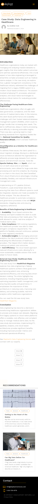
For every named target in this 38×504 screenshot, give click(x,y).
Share (18, 351)
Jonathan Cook (14, 26)
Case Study (6, 13)
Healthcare (17, 15)
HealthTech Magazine (8, 301)
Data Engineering (19, 13)
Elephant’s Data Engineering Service (17, 339)
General (15, 411)
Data (7, 411)
